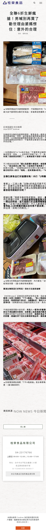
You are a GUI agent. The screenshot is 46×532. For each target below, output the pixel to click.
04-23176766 (23, 452)
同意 (23, 528)
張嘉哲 (10, 127)
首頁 (19, 34)
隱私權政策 (23, 522)
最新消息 (25, 34)
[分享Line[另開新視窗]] (12, 120)
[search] (34, 3)
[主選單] (40, 3)
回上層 (23, 427)
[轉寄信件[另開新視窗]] (18, 118)
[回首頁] (12, 2)
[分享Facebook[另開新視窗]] (5, 118)
